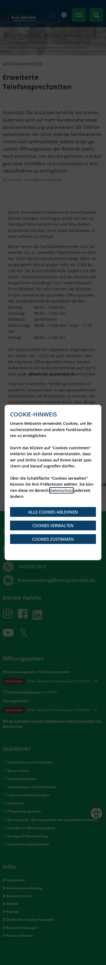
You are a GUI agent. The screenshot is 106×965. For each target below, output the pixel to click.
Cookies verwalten (53, 525)
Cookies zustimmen (53, 539)
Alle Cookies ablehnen (53, 512)
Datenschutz (61, 490)
